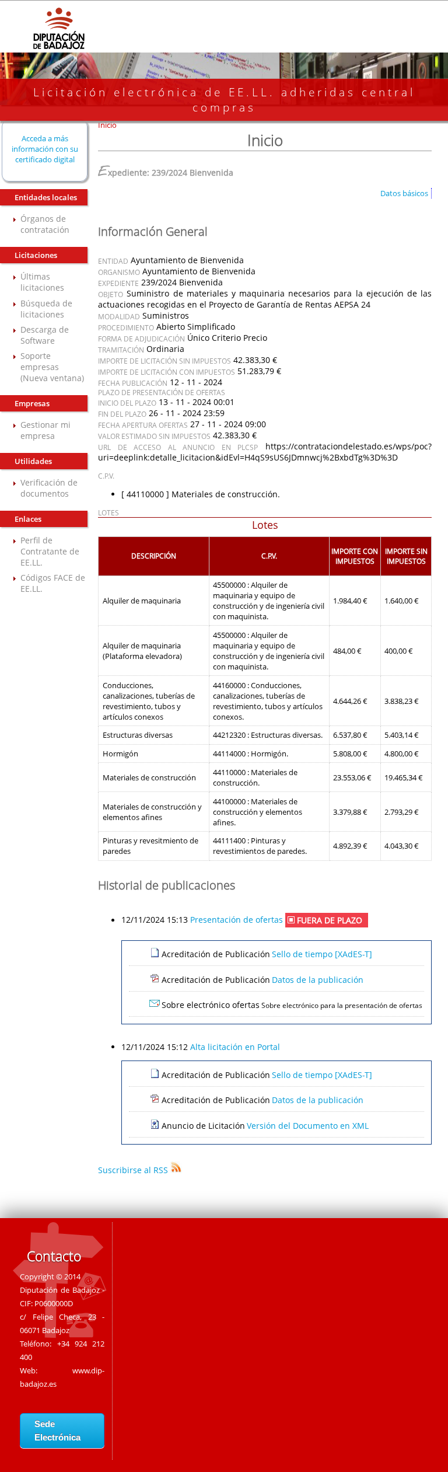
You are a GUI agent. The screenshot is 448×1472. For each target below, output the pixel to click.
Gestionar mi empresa (45, 430)
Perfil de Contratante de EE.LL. (49, 551)
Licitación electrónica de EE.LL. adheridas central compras (224, 100)
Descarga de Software (44, 335)
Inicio (107, 125)
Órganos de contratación (44, 224)
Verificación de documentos (49, 488)
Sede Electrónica (57, 1430)
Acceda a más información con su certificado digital (45, 149)
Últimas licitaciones (42, 282)
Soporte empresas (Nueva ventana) (52, 366)
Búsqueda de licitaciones (46, 309)
